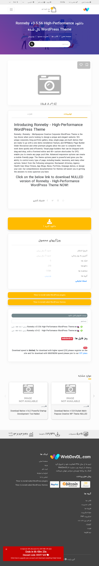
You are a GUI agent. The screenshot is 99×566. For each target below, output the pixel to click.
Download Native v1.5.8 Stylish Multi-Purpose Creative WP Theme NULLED (70, 412)
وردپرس (31, 36)
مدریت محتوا (43, 36)
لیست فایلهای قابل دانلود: (77, 315)
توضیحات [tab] (68, 114)
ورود (48, 2)
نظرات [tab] (29, 114)
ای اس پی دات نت (84, 520)
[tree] (49, 329)
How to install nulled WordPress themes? (49, 302)
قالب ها (55, 36)
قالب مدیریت (86, 504)
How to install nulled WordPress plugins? (49, 295)
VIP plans (83, 353)
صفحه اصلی (85, 2)
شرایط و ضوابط (42, 473)
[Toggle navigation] (11, 9)
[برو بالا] (92, 559)
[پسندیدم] (81, 65)
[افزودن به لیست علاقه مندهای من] (87, 65)
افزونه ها (88, 508)
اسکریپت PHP (86, 516)
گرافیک (88, 524)
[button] (93, 396)
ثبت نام (41, 2)
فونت (89, 528)
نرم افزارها (87, 532)
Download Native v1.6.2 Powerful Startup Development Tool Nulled (28, 412)
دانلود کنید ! (49, 226)
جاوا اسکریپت (86, 512)
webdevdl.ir (67, 338)
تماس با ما (72, 2)
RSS (61, 2)
